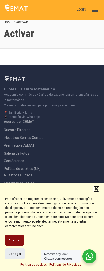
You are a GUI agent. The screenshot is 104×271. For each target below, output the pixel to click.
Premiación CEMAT (19, 145)
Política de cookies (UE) (22, 169)
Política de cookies (33, 264)
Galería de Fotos (16, 153)
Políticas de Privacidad (65, 264)
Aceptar (14, 240)
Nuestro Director (17, 130)
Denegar (14, 254)
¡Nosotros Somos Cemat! (23, 138)
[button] (96, 188)
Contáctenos (14, 161)
